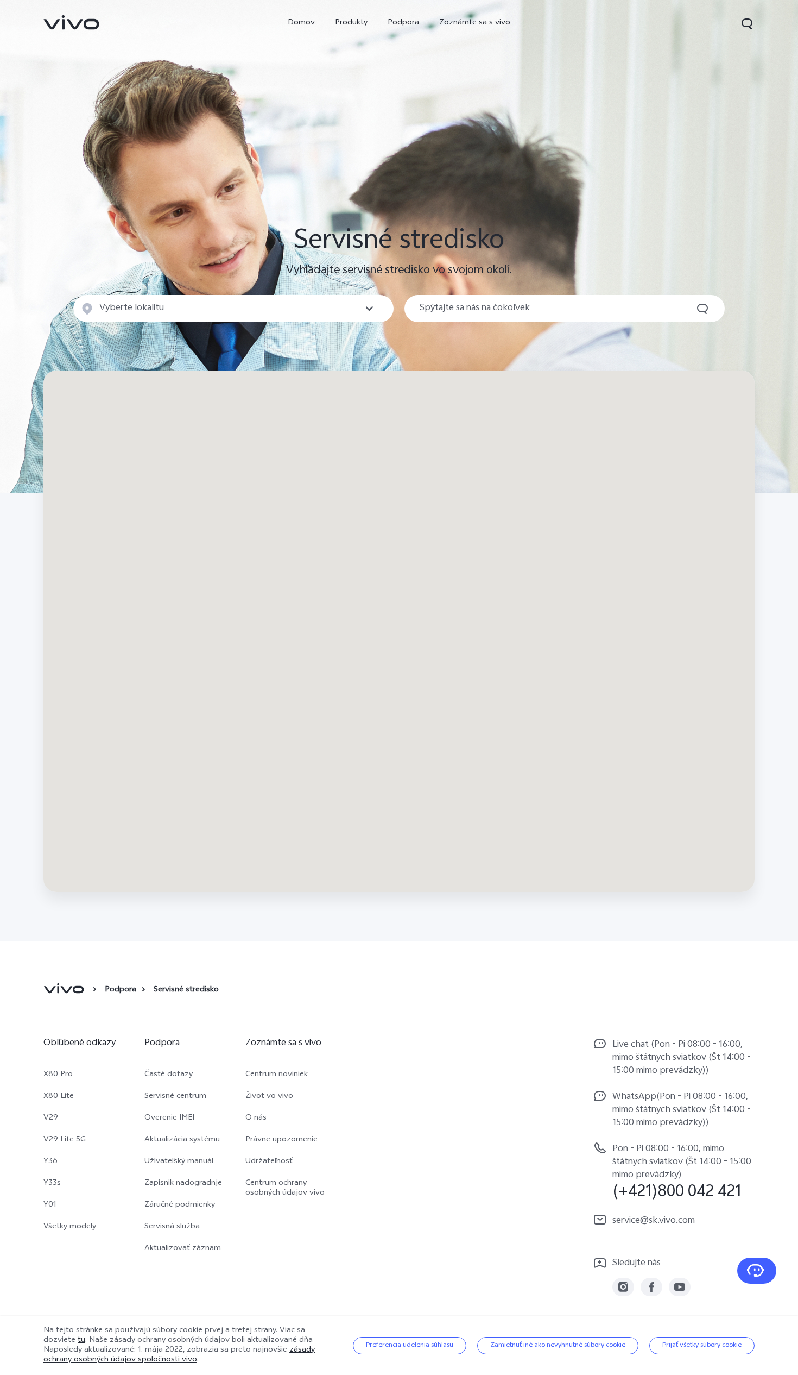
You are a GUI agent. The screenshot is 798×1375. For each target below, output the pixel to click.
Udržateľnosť (269, 1162)
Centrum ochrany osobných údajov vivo (285, 1188)
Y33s (52, 1184)
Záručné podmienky (179, 1205)
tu (81, 1340)
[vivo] (65, 990)
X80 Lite (58, 1097)
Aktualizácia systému (182, 1140)
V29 (50, 1118)
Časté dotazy (168, 1075)
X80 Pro (58, 1075)
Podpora (403, 23)
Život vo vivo (269, 1097)
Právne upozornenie (281, 1140)
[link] (71, 22)
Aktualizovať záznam (182, 1249)
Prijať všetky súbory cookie (702, 1346)
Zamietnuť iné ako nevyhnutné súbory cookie (557, 1346)
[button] (747, 23)
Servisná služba (172, 1227)
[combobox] (233, 308)
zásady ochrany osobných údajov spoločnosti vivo (179, 1355)
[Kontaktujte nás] (756, 1271)
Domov (301, 23)
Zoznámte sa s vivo (474, 23)
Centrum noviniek (276, 1075)
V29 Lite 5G (64, 1140)
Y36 (50, 1162)
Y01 (49, 1205)
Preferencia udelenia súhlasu (409, 1346)
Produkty (351, 23)
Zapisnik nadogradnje (183, 1184)
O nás (256, 1118)
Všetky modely (69, 1227)
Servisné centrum (175, 1097)
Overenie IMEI (169, 1118)
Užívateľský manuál (178, 1162)
